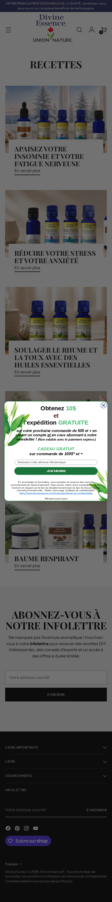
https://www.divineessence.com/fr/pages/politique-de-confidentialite (56, 493)
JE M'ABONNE (56, 471)
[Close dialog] (104, 405)
